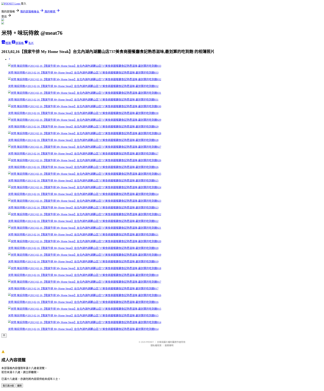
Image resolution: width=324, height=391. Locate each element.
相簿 (8, 43)
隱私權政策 (156, 345)
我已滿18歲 (8, 385)
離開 (19, 385)
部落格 (20, 43)
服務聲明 (169, 345)
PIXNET (150, 342)
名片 (31, 43)
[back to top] (4, 335)
